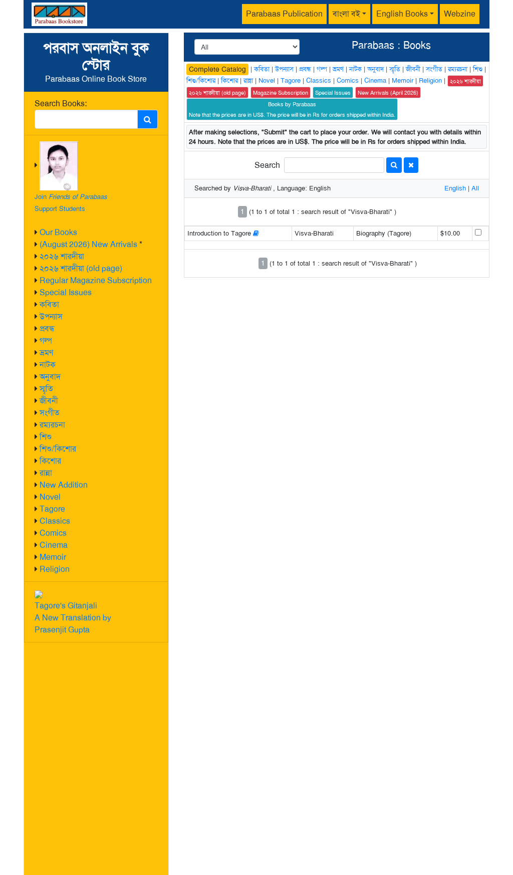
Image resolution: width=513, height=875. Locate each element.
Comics (53, 533)
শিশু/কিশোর (58, 449)
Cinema (54, 545)
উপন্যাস (51, 316)
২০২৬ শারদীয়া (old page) (81, 268)
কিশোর (50, 461)
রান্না (46, 473)
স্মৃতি (46, 388)
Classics (55, 521)
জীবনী (49, 400)
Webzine (459, 14)
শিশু (46, 436)
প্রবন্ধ (47, 328)
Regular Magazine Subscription (96, 280)
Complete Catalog (217, 69)
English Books (402, 14)
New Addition (64, 485)
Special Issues (66, 292)
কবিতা (49, 304)
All (475, 188)
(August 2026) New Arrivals (88, 244)
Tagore (52, 509)
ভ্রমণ (46, 352)
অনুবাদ (50, 376)
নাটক (48, 364)
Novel (50, 497)
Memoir (53, 557)
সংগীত (50, 412)
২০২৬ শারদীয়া (62, 256)
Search (267, 165)
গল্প (46, 340)
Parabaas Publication (284, 14)
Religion (55, 569)
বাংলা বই (346, 14)
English (455, 188)
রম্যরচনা (52, 424)
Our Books (58, 232)
